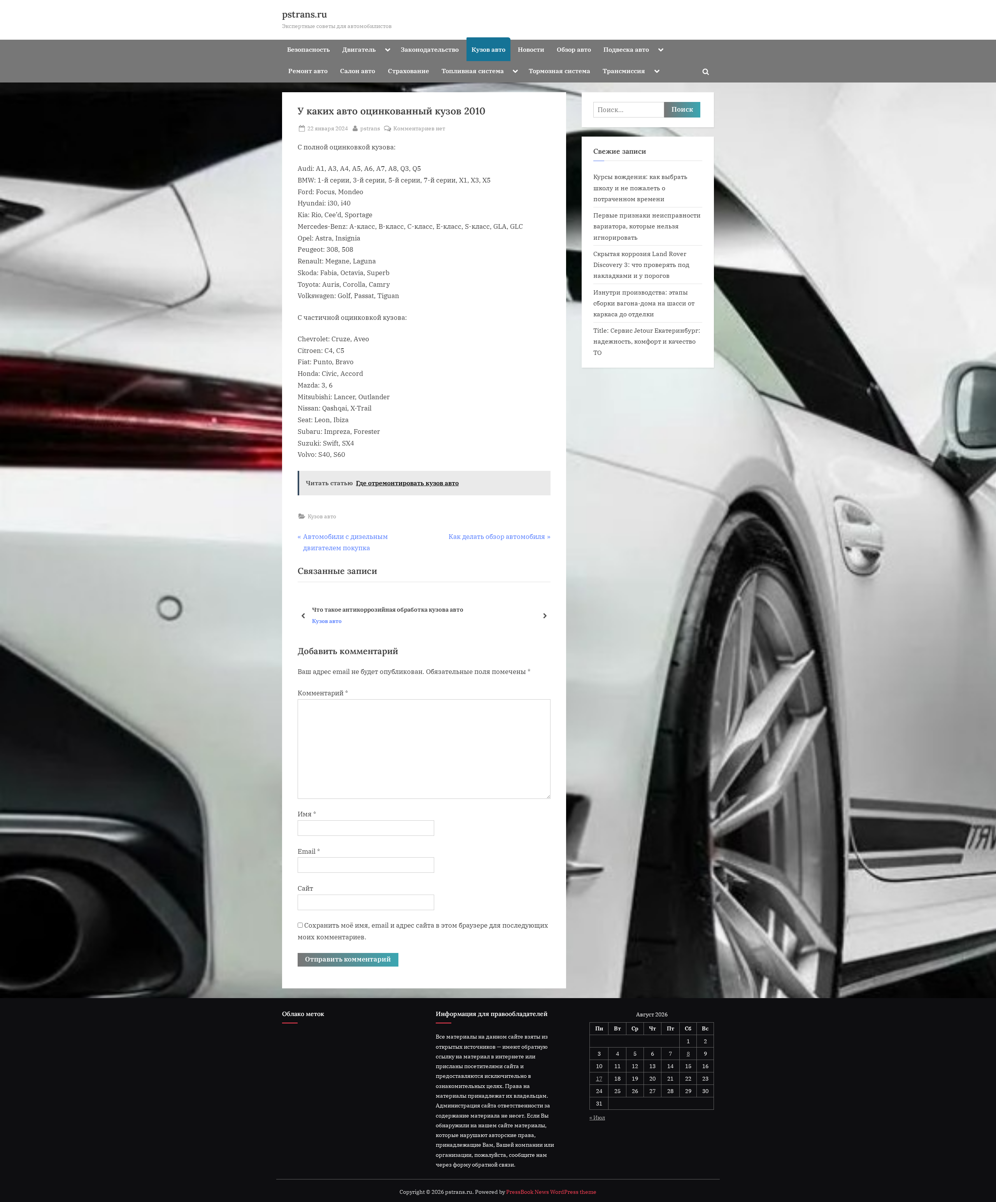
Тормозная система (559, 71)
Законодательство (430, 49)
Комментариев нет (419, 128)
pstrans (370, 128)
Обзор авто (574, 49)
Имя (307, 814)
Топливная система (473, 71)
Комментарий (323, 693)
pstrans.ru (304, 14)
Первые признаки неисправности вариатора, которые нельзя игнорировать (647, 226)
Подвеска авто (626, 49)
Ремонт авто (308, 71)
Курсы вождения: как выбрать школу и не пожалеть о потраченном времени (640, 187)
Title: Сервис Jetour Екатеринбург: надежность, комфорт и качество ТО (646, 341)
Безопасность (308, 49)
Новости (531, 49)
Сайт (305, 888)
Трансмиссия (624, 71)
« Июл (597, 1117)
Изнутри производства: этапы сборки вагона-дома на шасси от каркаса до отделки (643, 303)
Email (309, 851)
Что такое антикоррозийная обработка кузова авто (387, 609)
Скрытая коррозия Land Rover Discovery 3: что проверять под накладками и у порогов (641, 264)
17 (599, 1078)
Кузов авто (488, 49)
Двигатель (359, 49)
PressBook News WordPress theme (551, 1191)
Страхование (408, 71)
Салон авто (357, 71)
